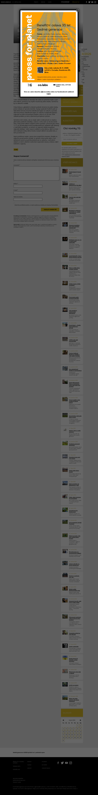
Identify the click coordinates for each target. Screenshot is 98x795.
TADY (49, 94)
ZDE (42, 92)
